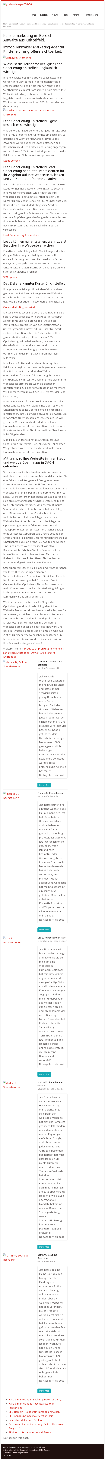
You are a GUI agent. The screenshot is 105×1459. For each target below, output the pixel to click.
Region (44, 15)
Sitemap (24, 1453)
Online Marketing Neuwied (19, 307)
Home (33, 15)
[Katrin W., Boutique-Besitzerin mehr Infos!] (17, 1267)
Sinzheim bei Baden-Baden (53, 941)
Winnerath (51, 1261)
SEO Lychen (10, 277)
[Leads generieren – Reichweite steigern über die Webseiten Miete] (17, 7)
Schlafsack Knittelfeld (16, 652)
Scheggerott (52, 668)
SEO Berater (45, 1450)
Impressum (92, 15)
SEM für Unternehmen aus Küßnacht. (30, 1432)
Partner (76, 15)
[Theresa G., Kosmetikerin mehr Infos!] (17, 805)
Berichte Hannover (12, 1453)
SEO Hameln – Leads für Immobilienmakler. (34, 1411)
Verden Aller (52, 796)
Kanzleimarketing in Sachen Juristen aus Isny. (35, 1399)
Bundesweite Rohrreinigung (28, 1450)
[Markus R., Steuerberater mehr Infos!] (17, 1094)
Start (5, 24)
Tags (66, 15)
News (55, 15)
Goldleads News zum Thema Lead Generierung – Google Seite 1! (34, 24)
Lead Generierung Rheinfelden (21, 235)
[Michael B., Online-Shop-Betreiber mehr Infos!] (17, 674)
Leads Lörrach (11, 160)
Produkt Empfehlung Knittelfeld (43, 648)
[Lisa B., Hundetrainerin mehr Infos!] (17, 950)
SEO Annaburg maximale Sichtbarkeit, (31, 1416)
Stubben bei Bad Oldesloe (50, 1089)
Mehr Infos (44, 785)
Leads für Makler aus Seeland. (26, 1420)
